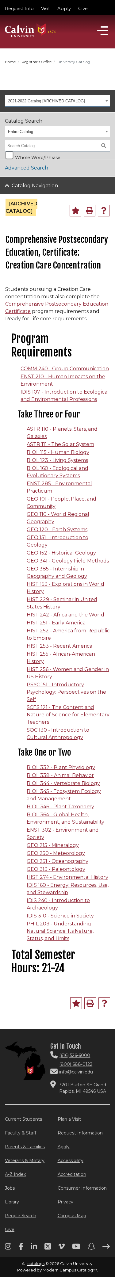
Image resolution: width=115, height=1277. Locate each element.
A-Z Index (15, 1174)
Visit (45, 8)
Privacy (65, 1202)
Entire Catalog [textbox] (20, 131)
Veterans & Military (24, 1160)
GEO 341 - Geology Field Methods (68, 561)
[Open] (102, 30)
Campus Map (72, 1215)
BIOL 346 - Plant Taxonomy (60, 807)
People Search (20, 1215)
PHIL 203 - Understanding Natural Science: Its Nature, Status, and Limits (60, 931)
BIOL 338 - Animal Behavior (60, 775)
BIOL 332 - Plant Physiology (61, 767)
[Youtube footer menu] (76, 1248)
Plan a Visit (69, 1119)
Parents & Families (25, 1146)
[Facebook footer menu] (21, 1248)
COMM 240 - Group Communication (65, 369)
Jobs (10, 1188)
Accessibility (70, 1160)
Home (10, 61)
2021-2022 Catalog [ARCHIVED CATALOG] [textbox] (46, 101)
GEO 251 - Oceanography (57, 861)
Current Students (23, 1119)
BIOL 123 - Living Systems (57, 460)
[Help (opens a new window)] (103, 210)
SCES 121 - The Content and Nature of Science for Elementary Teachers (68, 714)
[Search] (103, 145)
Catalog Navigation (35, 186)
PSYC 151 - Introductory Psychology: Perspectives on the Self (66, 692)
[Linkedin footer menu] (34, 1248)
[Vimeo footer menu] (61, 1248)
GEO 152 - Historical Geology (61, 553)
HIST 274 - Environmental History (67, 877)
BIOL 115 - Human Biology (58, 452)
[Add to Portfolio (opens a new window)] (75, 210)
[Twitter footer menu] (47, 1248)
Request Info (19, 8)
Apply (64, 8)
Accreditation (72, 1174)
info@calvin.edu (76, 1072)
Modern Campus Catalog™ (70, 1269)
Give (83, 8)
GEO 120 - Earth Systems (57, 529)
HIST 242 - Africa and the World (65, 615)
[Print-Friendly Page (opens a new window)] (89, 210)
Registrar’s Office (36, 61)
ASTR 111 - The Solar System (60, 444)
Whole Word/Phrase (37, 157)
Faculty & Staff (20, 1133)
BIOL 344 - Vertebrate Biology (63, 783)
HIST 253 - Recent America (59, 646)
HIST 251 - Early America (56, 623)
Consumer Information (82, 1188)
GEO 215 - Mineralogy (53, 845)
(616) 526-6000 (74, 1055)
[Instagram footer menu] (8, 1248)
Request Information (80, 1133)
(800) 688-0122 (75, 1064)
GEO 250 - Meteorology (56, 853)
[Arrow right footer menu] (106, 1248)
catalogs (35, 1263)
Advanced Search (26, 168)
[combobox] (57, 101)
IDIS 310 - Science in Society (60, 916)
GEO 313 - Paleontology (56, 869)
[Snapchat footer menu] (91, 1248)
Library (12, 1202)
